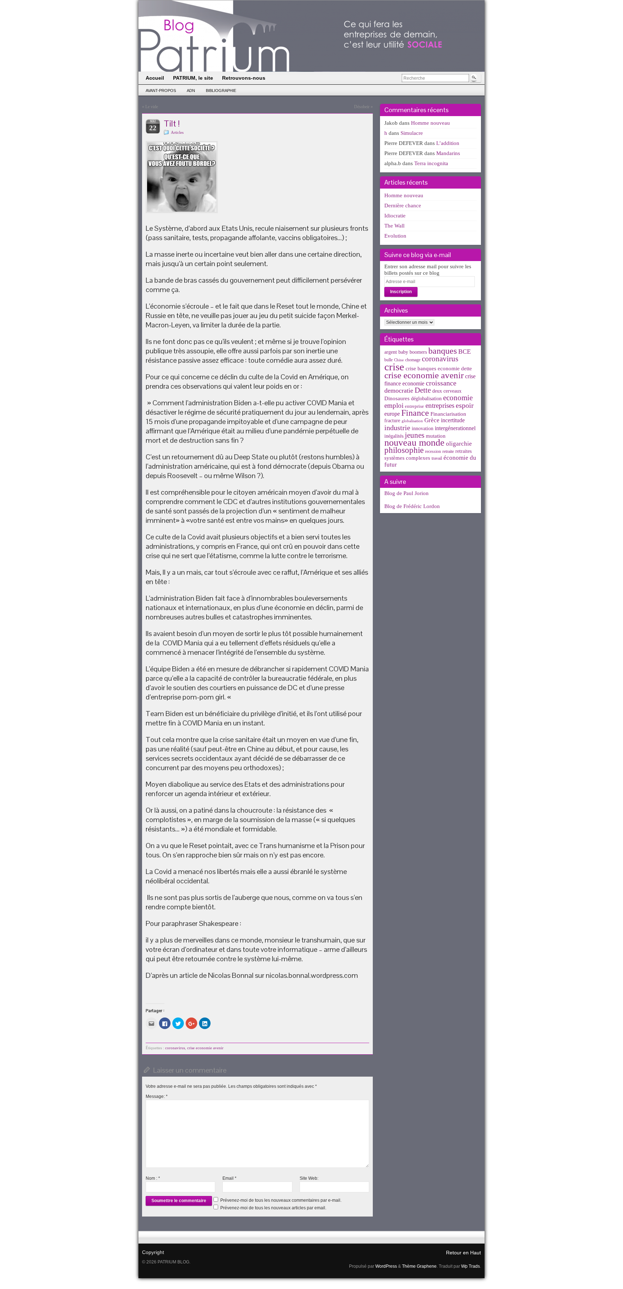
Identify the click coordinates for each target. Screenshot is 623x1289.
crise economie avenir (205, 1048)
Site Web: (309, 1178)
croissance (441, 383)
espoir (465, 405)
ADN (191, 90)
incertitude (453, 420)
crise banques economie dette (439, 368)
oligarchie (459, 443)
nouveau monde (414, 442)
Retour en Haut (463, 1252)
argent (390, 352)
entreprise (414, 406)
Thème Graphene (419, 1266)
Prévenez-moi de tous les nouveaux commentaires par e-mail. (280, 1200)
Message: (157, 1096)
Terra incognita (431, 163)
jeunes (414, 435)
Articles (177, 132)
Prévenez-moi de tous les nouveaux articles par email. (273, 1207)
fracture (392, 420)
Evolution (395, 236)
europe (392, 414)
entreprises (439, 405)
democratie (398, 390)
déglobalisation (426, 398)
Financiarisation (448, 414)
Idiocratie (395, 215)
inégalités (393, 436)
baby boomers (412, 352)
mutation (436, 436)
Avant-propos (161, 90)
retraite (448, 451)
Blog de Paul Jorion (406, 493)
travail (437, 458)
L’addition (447, 143)
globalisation (412, 421)
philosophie (404, 450)
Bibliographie (221, 90)
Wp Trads (470, 1266)
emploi (393, 405)
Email (229, 1178)
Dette (423, 390)
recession (433, 451)
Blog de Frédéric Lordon (412, 506)
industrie (397, 428)
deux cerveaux (446, 391)
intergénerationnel (455, 428)
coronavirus (175, 1048)
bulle (388, 359)
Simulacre (412, 133)
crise (394, 366)
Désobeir (362, 106)
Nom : (153, 1178)
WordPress (386, 1266)
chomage (412, 359)
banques (442, 351)
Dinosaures (397, 398)
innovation (422, 428)
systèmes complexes (407, 458)
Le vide (151, 106)
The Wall (394, 226)
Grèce (431, 420)
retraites (463, 451)
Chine (399, 360)
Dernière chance (402, 205)
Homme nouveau (430, 123)
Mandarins (448, 153)
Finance (415, 413)
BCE (464, 351)
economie (458, 398)
